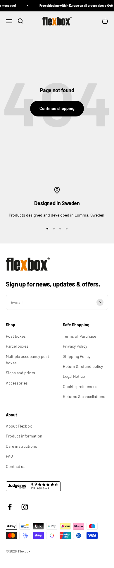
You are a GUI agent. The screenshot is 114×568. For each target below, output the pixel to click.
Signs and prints (20, 372)
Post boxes (16, 336)
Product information (24, 435)
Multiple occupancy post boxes (27, 359)
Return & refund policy (83, 366)
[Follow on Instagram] (25, 507)
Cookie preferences (80, 386)
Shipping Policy (76, 356)
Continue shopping (57, 108)
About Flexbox (19, 425)
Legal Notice (74, 376)
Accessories (17, 382)
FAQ (9, 456)
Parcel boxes (17, 346)
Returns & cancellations (84, 396)
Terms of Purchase (79, 336)
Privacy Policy (75, 346)
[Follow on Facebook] (10, 507)
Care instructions (21, 446)
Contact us (15, 466)
